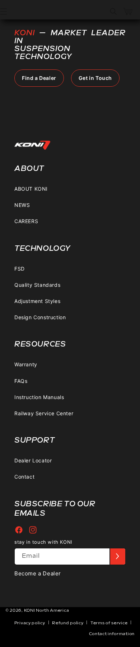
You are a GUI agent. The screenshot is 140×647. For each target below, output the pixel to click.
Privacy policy (29, 623)
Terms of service (108, 623)
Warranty (25, 364)
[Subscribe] (117, 556)
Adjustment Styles (37, 301)
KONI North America (46, 610)
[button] (113, 11)
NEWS (22, 205)
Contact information (112, 634)
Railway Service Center (43, 413)
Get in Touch (95, 78)
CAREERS (26, 221)
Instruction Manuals (39, 397)
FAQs (20, 381)
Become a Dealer (37, 573)
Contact (24, 477)
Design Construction (40, 317)
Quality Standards (37, 285)
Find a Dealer (39, 78)
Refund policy (67, 623)
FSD (19, 269)
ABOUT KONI (31, 189)
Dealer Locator (33, 460)
